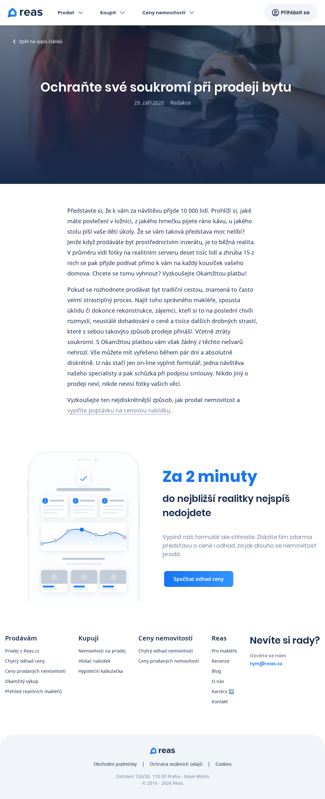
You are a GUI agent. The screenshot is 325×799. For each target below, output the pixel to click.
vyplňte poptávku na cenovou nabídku (118, 410)
